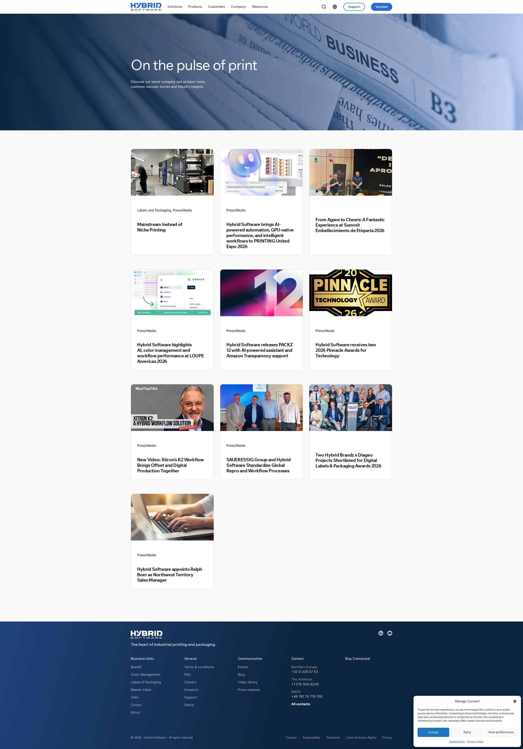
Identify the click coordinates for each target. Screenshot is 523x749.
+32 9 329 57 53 (304, 672)
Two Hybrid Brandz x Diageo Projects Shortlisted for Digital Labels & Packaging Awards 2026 (348, 460)
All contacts (300, 704)
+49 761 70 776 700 (307, 696)
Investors (191, 690)
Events (243, 667)
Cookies (291, 737)
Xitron (135, 712)
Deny (467, 732)
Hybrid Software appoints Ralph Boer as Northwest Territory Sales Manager (169, 574)
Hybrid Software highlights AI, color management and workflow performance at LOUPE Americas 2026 (170, 353)
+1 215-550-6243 (305, 684)
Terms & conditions (199, 667)
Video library (248, 682)
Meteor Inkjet (141, 690)
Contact (382, 6)
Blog (241, 674)
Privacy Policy (475, 741)
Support (354, 6)
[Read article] (172, 172)
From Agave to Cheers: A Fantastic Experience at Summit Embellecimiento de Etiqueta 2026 (349, 225)
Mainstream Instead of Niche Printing (159, 227)
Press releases (249, 690)
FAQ (187, 674)
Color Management (145, 674)
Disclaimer (333, 737)
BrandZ (136, 667)
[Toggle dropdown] (175, 6)
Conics (136, 705)
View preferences (501, 732)
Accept (433, 732)
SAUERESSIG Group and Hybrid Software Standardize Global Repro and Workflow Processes (258, 465)
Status (189, 705)
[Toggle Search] (323, 6)
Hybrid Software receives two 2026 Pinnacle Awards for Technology (345, 350)
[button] (515, 701)
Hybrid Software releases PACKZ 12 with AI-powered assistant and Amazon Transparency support (259, 350)
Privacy (387, 737)
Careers (190, 682)
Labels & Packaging (146, 682)
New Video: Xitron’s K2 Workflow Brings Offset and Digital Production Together (170, 465)
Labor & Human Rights (361, 737)
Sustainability (311, 737)
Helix (135, 697)
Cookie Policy (457, 741)
